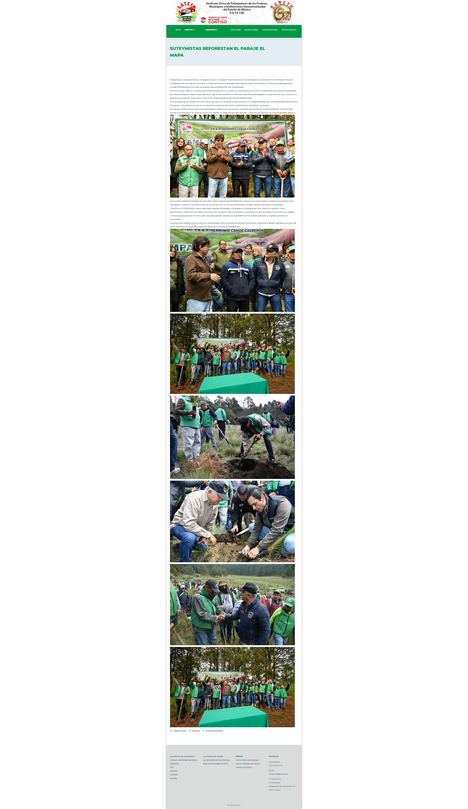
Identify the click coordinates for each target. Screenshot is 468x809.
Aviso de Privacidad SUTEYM (215, 764)
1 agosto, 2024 (179, 731)
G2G (172, 767)
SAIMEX (173, 778)
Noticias (196, 731)
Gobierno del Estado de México (184, 760)
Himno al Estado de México (248, 764)
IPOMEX (173, 775)
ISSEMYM (174, 764)
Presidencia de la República (182, 756)
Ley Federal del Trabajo (213, 756)
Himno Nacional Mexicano (247, 760)
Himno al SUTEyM (244, 767)
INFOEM (174, 771)
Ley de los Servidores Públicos (216, 760)
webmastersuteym (214, 731)
